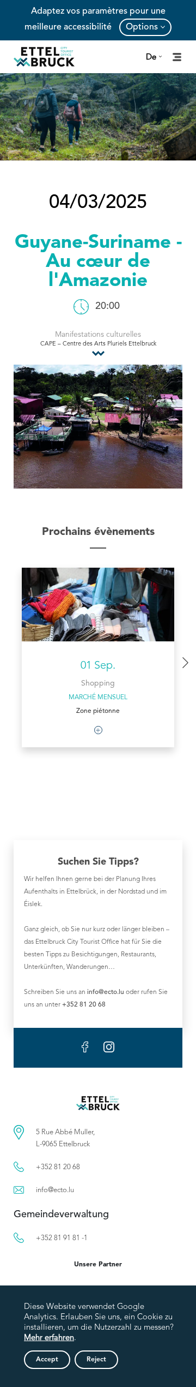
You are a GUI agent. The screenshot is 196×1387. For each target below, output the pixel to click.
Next (185, 662)
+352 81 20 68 (84, 1005)
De (151, 57)
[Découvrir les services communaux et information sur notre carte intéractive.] (19, 1132)
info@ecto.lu (105, 992)
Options (142, 27)
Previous (10, 668)
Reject (96, 1359)
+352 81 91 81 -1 (62, 1238)
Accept (47, 1359)
